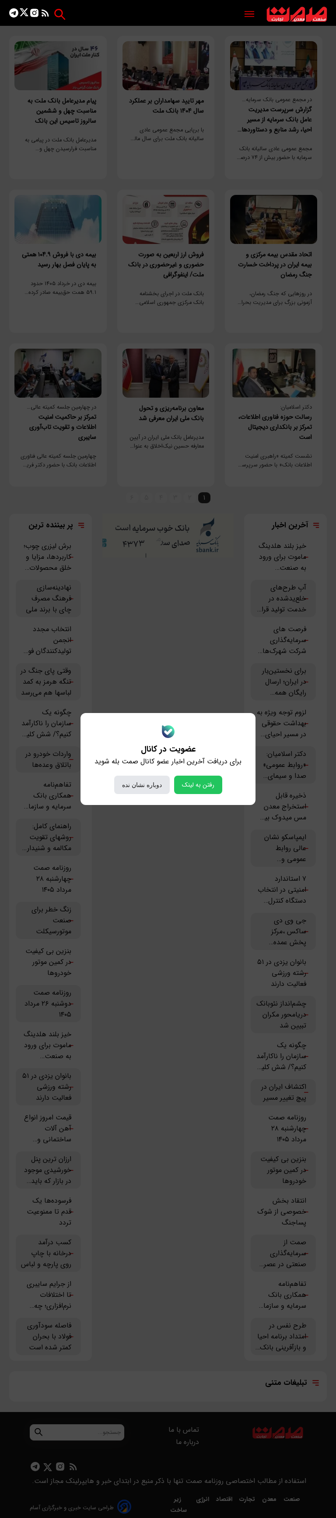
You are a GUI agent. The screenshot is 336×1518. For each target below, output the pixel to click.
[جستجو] (60, 14)
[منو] (249, 14)
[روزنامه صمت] (297, 15)
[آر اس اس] (45, 14)
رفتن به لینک (198, 785)
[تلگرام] (13, 14)
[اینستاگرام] (34, 14)
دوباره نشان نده (142, 784)
